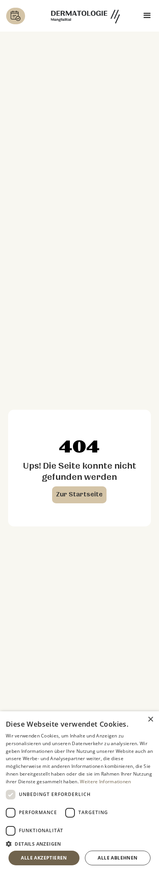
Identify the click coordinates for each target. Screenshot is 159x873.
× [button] (150, 719)
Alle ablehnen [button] (117, 858)
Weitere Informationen (105, 781)
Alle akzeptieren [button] (44, 858)
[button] (147, 16)
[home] (85, 15)
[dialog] (79, 792)
